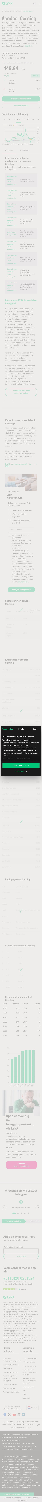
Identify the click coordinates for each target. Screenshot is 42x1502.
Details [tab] (21, 729)
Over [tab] (34, 729)
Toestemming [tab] (7, 729)
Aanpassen (19, 771)
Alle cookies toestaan (21, 765)
